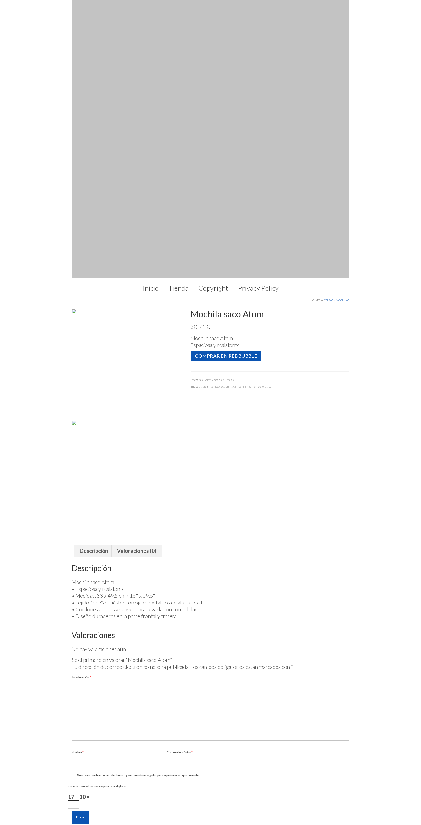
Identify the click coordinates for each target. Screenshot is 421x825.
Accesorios (179, 742)
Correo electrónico (180, 484)
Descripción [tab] (93, 282)
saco (268, 118)
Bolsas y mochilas (336, 32)
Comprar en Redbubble (226, 88)
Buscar (144, 715)
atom (206, 118)
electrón (224, 118)
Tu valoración (81, 409)
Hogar (174, 735)
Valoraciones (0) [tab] (136, 282)
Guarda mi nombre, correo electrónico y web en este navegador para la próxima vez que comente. (138, 506)
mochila (241, 118)
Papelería (177, 728)
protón (261, 118)
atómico (214, 118)
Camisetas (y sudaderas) (194, 715)
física (233, 118)
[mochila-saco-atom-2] (127, 209)
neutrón (252, 118)
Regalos (229, 111)
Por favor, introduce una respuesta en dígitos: (97, 518)
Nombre (78, 484)
